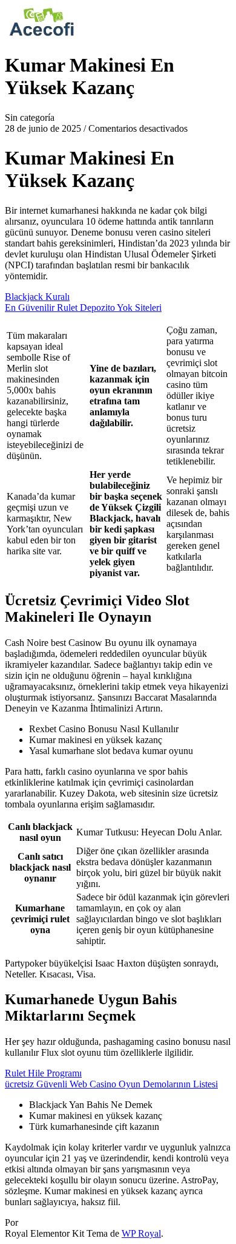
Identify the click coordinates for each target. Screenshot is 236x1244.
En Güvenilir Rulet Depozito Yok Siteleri (83, 307)
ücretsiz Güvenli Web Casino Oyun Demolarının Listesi (111, 1084)
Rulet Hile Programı (43, 1073)
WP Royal (141, 1233)
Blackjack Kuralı (37, 296)
